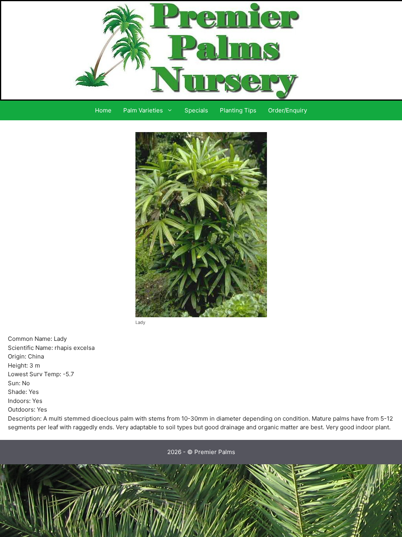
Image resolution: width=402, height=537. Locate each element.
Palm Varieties (143, 110)
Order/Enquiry (287, 110)
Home (103, 110)
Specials (196, 110)
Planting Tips (238, 110)
